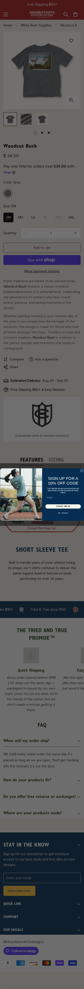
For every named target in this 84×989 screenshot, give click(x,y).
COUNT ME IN (63, 506)
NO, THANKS (63, 513)
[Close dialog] (81, 470)
